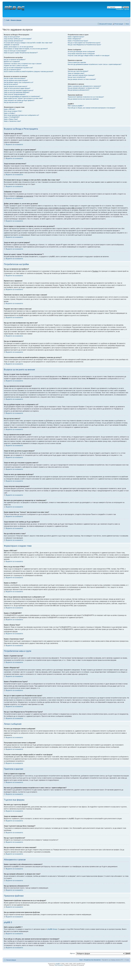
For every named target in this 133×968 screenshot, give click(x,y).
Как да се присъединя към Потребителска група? (84, 42)
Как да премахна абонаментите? (78, 90)
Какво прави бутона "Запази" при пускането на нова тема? (23, 98)
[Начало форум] (14, 9)
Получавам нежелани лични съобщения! (81, 53)
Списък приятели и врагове (77, 62)
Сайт (7, 20)
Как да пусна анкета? (11, 84)
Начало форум (16, 20)
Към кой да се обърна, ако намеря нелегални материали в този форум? (91, 108)
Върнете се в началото (14, 144)
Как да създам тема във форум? (15, 78)
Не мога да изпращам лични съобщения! (81, 51)
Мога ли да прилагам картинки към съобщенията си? (21, 115)
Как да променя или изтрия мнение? (16, 80)
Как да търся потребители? (77, 77)
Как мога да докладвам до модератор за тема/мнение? (22, 96)
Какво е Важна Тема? (11, 119)
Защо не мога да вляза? (12, 36)
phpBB (58, 963)
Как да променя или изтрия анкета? (15, 86)
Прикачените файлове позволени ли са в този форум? (86, 97)
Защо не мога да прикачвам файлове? (16, 92)
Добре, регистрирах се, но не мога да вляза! (18, 46)
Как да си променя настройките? (14, 59)
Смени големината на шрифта (127, 20)
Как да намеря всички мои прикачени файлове (83, 99)
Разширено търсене (122, 9)
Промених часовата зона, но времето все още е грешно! (22, 63)
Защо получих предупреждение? (15, 94)
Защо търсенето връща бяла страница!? (81, 75)
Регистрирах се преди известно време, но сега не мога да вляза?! (26, 48)
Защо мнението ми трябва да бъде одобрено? (19, 100)
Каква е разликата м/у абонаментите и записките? (84, 86)
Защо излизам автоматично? (13, 41)
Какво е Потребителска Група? (78, 41)
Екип (81, 960)
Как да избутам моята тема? (13, 102)
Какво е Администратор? (76, 36)
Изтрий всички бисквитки (92, 960)
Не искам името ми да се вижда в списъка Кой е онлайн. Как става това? (28, 42)
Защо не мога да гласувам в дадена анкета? (18, 90)
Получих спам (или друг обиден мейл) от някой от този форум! (88, 55)
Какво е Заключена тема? (12, 121)
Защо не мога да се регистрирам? (15, 50)
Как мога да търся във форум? (78, 71)
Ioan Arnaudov (59, 965)
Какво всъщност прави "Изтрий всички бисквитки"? (21, 52)
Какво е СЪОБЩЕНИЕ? (11, 117)
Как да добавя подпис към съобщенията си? (18, 82)
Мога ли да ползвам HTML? (13, 111)
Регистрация (119, 24)
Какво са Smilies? (9, 113)
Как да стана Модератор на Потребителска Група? (84, 44)
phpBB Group (52, 929)
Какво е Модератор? (74, 38)
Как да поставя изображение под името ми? (18, 67)
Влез (127, 24)
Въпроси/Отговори (106, 24)
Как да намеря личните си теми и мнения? (82, 79)
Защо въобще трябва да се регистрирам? (18, 38)
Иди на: (72, 953)
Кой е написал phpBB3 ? (76, 105)
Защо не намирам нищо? (76, 73)
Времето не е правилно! (12, 61)
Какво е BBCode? (9, 109)
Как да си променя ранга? (12, 69)
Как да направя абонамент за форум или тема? (83, 88)
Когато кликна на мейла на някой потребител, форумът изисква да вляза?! (28, 71)
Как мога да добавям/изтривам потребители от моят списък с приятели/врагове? (94, 64)
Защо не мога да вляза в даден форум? (17, 88)
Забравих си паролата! (11, 44)
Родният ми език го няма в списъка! (16, 65)
